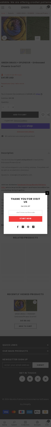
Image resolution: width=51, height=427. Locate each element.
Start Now (25, 218)
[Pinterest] (28, 226)
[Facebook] (17, 226)
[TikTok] (33, 226)
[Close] (47, 193)
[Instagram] (23, 226)
